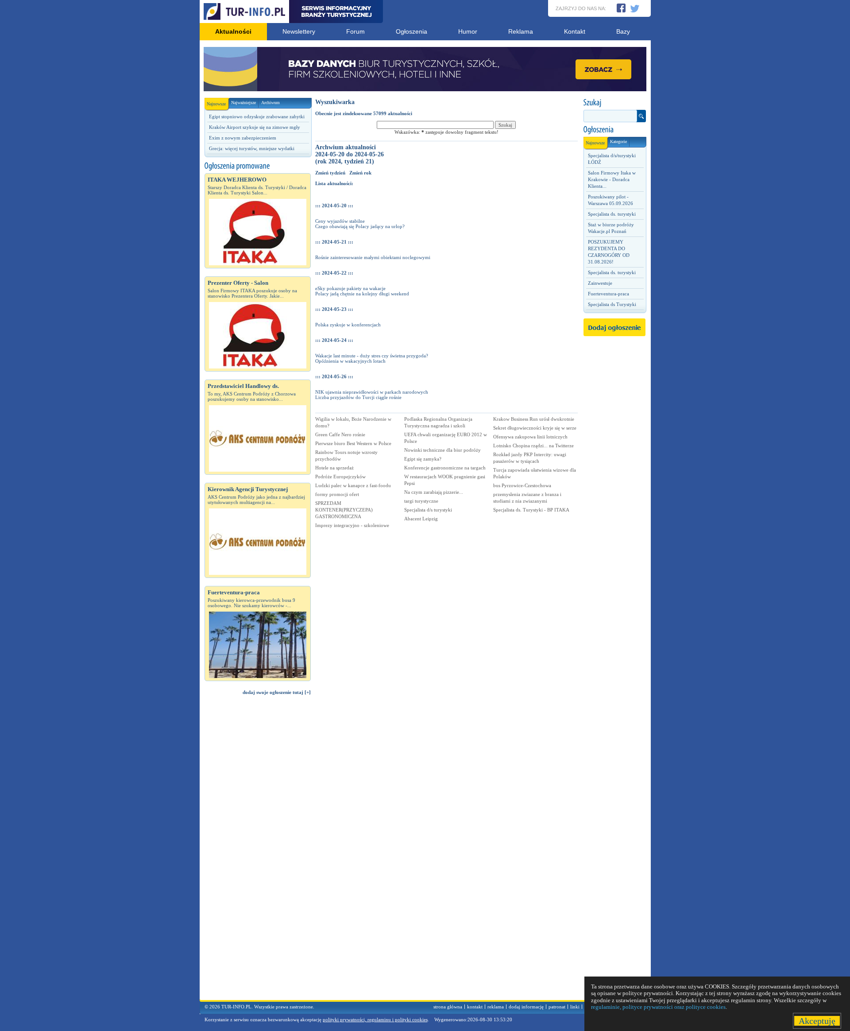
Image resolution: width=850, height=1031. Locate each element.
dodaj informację (526, 1006)
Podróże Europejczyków (340, 476)
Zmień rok (360, 172)
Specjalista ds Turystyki (612, 304)
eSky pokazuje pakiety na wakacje (350, 288)
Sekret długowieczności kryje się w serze (534, 427)
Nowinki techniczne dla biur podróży (442, 450)
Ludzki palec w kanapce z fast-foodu (353, 485)
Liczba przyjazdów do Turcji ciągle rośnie (358, 397)
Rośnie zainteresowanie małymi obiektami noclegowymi (372, 257)
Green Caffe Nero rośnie (340, 434)
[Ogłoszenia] (614, 129)
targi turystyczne (421, 501)
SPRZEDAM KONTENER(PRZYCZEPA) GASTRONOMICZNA (344, 509)
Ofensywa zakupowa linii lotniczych (530, 436)
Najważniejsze (243, 102)
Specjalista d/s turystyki (428, 509)
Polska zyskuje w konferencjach (348, 324)
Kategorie (618, 141)
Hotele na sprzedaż (334, 467)
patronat (557, 1006)
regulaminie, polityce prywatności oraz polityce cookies (658, 1007)
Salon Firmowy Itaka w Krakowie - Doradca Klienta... (612, 179)
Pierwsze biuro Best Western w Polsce (353, 443)
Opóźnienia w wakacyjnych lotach (350, 361)
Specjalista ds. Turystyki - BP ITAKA (531, 509)
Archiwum (270, 102)
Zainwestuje (600, 283)
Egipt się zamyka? (422, 458)
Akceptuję (817, 1021)
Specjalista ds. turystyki (612, 214)
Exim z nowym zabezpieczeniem (242, 137)
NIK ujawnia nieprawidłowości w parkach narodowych (371, 392)
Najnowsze (216, 103)
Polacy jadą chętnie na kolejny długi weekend (362, 293)
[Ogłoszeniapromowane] (258, 166)
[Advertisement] (258, 851)
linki (575, 1006)
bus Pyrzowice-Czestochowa (522, 485)
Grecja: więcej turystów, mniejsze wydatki (251, 148)
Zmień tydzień (330, 172)
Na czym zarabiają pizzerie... (433, 492)
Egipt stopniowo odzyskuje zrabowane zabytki (257, 116)
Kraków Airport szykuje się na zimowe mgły (254, 127)
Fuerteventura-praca (608, 293)
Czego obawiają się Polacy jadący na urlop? (360, 226)
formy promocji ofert (337, 494)
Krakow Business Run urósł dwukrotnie (533, 419)
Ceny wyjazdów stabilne (340, 221)
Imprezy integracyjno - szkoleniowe (352, 525)
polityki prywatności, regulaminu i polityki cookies (375, 1019)
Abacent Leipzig (421, 518)
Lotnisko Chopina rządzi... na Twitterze (533, 445)
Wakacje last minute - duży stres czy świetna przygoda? (371, 355)
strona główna (447, 1006)
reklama (495, 1006)
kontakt (475, 1006)
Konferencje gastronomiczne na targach (445, 467)
